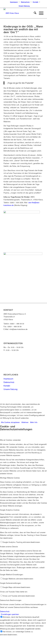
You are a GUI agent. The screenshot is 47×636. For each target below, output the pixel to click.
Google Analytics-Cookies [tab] (10, 510)
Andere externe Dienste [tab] (9, 546)
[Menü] (39, 13)
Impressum (14, 2)
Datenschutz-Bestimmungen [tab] (10, 600)
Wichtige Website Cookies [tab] (10, 478)
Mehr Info (33, 422)
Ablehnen (24, 422)
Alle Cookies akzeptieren (10, 422)
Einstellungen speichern (10, 614)
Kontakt (35, 2)
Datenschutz (25, 2)
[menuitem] (14, 2)
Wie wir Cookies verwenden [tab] (10, 440)
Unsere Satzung (24, 6)
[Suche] (33, 13)
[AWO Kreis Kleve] (20, 13)
